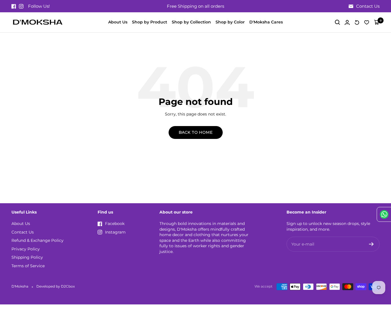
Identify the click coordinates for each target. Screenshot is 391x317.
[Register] (371, 244)
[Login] (347, 22)
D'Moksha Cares (266, 22)
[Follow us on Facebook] (13, 6)
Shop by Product (149, 22)
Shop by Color (230, 22)
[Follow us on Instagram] (21, 6)
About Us (117, 22)
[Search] (337, 22)
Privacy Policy (25, 249)
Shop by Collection (191, 22)
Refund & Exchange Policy (37, 240)
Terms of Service (28, 265)
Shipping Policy (27, 257)
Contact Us (22, 232)
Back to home (196, 132)
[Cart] (377, 22)
